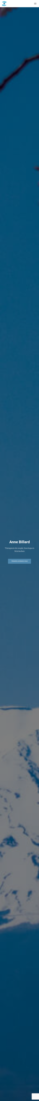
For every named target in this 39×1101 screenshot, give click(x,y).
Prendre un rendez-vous (19, 561)
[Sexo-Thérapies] (5, 3)
